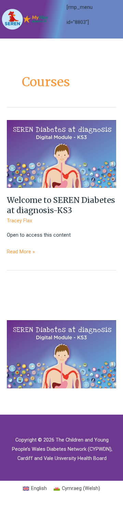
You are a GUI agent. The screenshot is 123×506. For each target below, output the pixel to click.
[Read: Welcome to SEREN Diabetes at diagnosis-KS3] (61, 153)
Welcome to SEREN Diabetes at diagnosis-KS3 (61, 205)
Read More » (21, 252)
